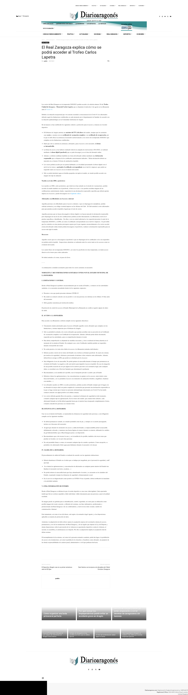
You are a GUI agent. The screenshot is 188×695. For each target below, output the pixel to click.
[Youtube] (170, 16)
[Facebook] (159, 16)
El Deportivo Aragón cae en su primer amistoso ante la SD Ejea (57, 568)
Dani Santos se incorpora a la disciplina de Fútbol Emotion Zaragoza (94, 568)
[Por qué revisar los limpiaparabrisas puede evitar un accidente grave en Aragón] (94, 609)
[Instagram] (162, 16)
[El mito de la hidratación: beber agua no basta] (107, 629)
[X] (168, 16)
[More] (62, 65)
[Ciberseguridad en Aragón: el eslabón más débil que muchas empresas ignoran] (133, 629)
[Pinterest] (53, 65)
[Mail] (165, 16)
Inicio (43, 40)
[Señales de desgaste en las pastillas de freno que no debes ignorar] (81, 629)
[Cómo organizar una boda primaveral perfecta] (59, 609)
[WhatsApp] (57, 65)
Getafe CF (49, 109)
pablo (45, 61)
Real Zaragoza (51, 40)
